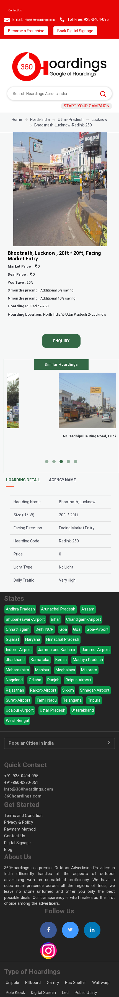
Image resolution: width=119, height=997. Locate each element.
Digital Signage (17, 855)
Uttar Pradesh (75, 327)
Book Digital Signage (28, 43)
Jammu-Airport (96, 662)
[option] (60, 202)
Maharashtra (17, 682)
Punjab (53, 692)
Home (17, 132)
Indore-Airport (19, 662)
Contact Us (18, 10)
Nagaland (14, 692)
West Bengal (17, 733)
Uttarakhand (82, 723)
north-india (40, 132)
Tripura (94, 713)
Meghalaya (65, 682)
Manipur (42, 682)
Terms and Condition (23, 828)
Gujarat (12, 652)
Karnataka (40, 672)
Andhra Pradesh (20, 621)
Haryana (32, 652)
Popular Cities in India (31, 756)
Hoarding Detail (23, 492)
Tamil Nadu (46, 713)
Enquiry (61, 354)
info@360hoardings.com (46, 19)
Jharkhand (15, 672)
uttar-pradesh (71, 132)
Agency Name (62, 492)
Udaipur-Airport (20, 723)
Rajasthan (15, 703)
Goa (63, 642)
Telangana (72, 713)
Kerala (61, 672)
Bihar (55, 632)
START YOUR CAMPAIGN (86, 118)
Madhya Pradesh (88, 672)
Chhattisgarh (18, 642)
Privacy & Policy (18, 835)
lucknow (99, 132)
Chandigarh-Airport (83, 632)
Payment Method (20, 841)
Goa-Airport (97, 642)
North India (52, 327)
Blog (8, 862)
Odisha (35, 692)
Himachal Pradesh (62, 652)
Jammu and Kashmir (57, 662)
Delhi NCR (44, 642)
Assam (87, 621)
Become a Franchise (82, 31)
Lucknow (99, 327)
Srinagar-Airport (94, 703)
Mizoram (89, 682)
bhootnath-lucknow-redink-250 (63, 138)
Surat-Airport (18, 713)
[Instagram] (48, 960)
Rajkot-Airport (43, 703)
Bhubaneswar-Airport (25, 632)
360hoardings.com (23, 808)
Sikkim (68, 703)
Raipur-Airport (78, 692)
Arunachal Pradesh (58, 621)
